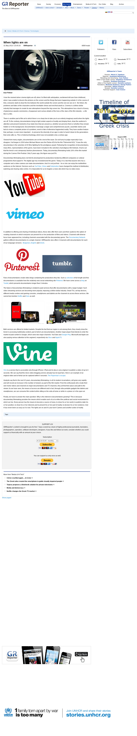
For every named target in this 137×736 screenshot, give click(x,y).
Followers (100, 49)
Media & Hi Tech (91, 4)
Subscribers (127, 49)
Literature (59, 7)
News (39, 4)
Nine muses (67, 4)
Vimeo (44, 166)
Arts (66, 7)
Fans (114, 49)
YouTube (38, 166)
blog (82, 281)
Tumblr (5, 283)
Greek (42, 243)
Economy (58, 4)
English (33, 243)
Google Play (66, 335)
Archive (121, 4)
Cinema (94, 7)
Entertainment (77, 4)
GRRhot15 (39, 7)
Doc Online (102, 4)
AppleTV (58, 337)
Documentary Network (77, 237)
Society (48, 4)
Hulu (27, 296)
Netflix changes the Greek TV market (21, 491)
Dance (79, 7)
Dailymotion (54, 166)
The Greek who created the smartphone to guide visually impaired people (34, 481)
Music (72, 7)
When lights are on (15, 42)
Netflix (20, 296)
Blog (111, 4)
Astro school (49, 7)
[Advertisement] (50, 22)
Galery (83, 88)
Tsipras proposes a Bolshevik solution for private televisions (30, 485)
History (101, 7)
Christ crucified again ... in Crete (19, 478)
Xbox (50, 337)
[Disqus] (47, 537)
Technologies (34, 31)
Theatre (86, 7)
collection (69, 278)
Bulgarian (26, 243)
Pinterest (59, 281)
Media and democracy (15, 488)
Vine (5, 370)
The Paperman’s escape (57, 376)
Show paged (6, 498)
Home (9, 31)
